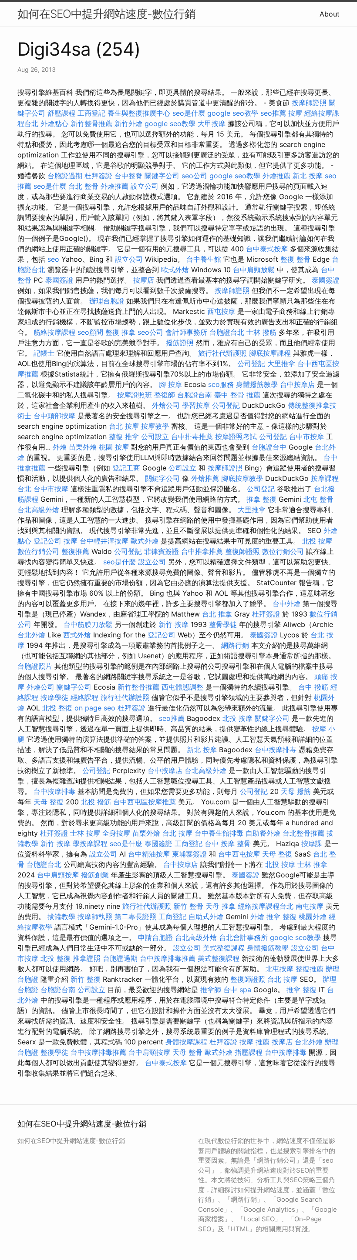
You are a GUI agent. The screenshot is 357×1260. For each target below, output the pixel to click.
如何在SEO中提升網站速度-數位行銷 (106, 13)
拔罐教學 (61, 916)
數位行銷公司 (38, 551)
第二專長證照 (135, 916)
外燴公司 (166, 405)
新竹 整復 (86, 979)
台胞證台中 (269, 447)
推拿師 (210, 989)
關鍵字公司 (162, 175)
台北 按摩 (124, 426)
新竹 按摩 (173, 624)
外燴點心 (54, 123)
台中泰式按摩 (267, 248)
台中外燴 (286, 603)
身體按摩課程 (186, 1041)
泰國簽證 (59, 280)
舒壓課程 (61, 113)
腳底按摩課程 (270, 353)
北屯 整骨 (318, 499)
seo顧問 (90, 332)
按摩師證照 (309, 102)
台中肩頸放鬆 (254, 269)
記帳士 (44, 353)
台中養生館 (203, 259)
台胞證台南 (194, 394)
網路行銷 (235, 645)
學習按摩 (196, 405)
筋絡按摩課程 (54, 332)
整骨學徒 (223, 624)
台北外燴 (31, 634)
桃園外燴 (313, 916)
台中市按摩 (306, 436)
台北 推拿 (217, 614)
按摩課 (311, 843)
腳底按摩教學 (242, 478)
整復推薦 (75, 551)
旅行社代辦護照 (222, 353)
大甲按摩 (212, 123)
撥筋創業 (95, 874)
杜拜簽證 (98, 175)
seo (53, 259)
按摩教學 (155, 426)
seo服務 (221, 384)
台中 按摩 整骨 (228, 843)
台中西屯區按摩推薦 (144, 801)
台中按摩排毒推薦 (167, 958)
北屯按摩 (279, 968)
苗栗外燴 (83, 447)
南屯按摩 (309, 906)
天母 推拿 (220, 906)
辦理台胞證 (106, 301)
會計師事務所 (186, 332)
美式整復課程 (224, 947)
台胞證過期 (64, 175)
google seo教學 (232, 113)
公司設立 (155, 436)
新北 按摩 (308, 175)
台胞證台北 (226, 332)
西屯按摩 (221, 311)
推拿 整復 (261, 499)
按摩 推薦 (254, 1041)
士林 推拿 (312, 864)
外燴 (60, 447)
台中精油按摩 (149, 854)
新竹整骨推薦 (91, 123)
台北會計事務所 (243, 937)
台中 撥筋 (313, 687)
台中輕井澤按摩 (104, 541)
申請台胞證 (155, 937)
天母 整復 (49, 801)
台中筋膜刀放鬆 (88, 624)
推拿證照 (87, 958)
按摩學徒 (54, 697)
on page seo (94, 707)
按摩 (295, 113)
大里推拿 (281, 363)
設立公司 (144, 186)
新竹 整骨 (188, 906)
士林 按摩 (85, 833)
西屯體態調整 (182, 687)
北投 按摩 (317, 541)
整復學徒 (54, 1052)
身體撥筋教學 (257, 384)
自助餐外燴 (263, 833)
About (330, 14)
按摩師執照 (94, 916)
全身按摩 (116, 833)
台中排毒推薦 (192, 436)
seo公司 (194, 175)
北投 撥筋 (96, 801)
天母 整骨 (187, 1052)
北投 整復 (57, 707)
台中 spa (237, 989)
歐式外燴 (175, 269)
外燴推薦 (276, 175)
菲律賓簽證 (161, 551)
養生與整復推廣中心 (139, 113)
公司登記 (251, 363)
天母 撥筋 (296, 791)
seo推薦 (273, 113)
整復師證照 (242, 551)
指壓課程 (249, 1052)
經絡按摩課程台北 (265, 906)
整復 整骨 (295, 259)
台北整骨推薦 (303, 833)
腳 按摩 (170, 384)
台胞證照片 (34, 666)
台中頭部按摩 (54, 415)
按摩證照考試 (236, 436)
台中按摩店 (297, 384)
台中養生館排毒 (219, 833)
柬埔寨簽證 (189, 854)
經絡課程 (84, 697)
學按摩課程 (90, 843)
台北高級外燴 (38, 509)
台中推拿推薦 (202, 551)
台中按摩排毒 (275, 749)
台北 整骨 (83, 186)
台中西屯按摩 (239, 854)
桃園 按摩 (114, 447)
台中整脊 (128, 175)
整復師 (164, 394)
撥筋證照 (180, 342)
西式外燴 (77, 634)
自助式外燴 (206, 916)
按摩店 (143, 280)
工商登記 (91, 113)
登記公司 (47, 541)
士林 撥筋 (261, 332)
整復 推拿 (120, 332)
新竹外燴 (128, 123)
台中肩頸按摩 (58, 874)
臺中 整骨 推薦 (237, 394)
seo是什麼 (188, 113)
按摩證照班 (134, 394)
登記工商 (126, 467)
